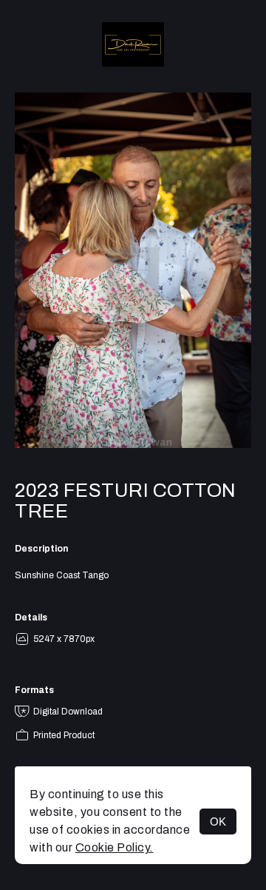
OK (218, 821)
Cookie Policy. (114, 847)
